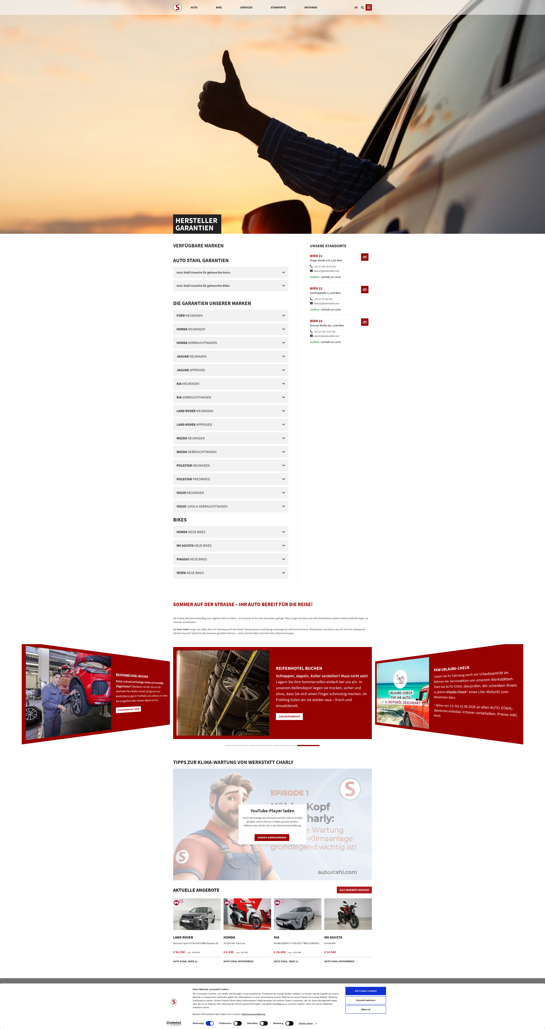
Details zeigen (306, 1023)
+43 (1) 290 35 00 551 (325, 266)
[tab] (237, 745)
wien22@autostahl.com (326, 303)
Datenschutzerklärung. (254, 1014)
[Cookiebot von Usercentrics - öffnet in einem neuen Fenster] (174, 1023)
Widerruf (365, 1009)
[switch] (238, 1023)
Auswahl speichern (365, 1000)
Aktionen (310, 7)
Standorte (278, 7)
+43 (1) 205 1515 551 (325, 331)
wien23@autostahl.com (326, 336)
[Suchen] (362, 7)
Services (246, 7)
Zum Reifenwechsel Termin (449, 711)
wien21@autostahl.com (326, 271)
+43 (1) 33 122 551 (323, 299)
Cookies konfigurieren (271, 837)
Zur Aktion (286, 724)
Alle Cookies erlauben (366, 991)
